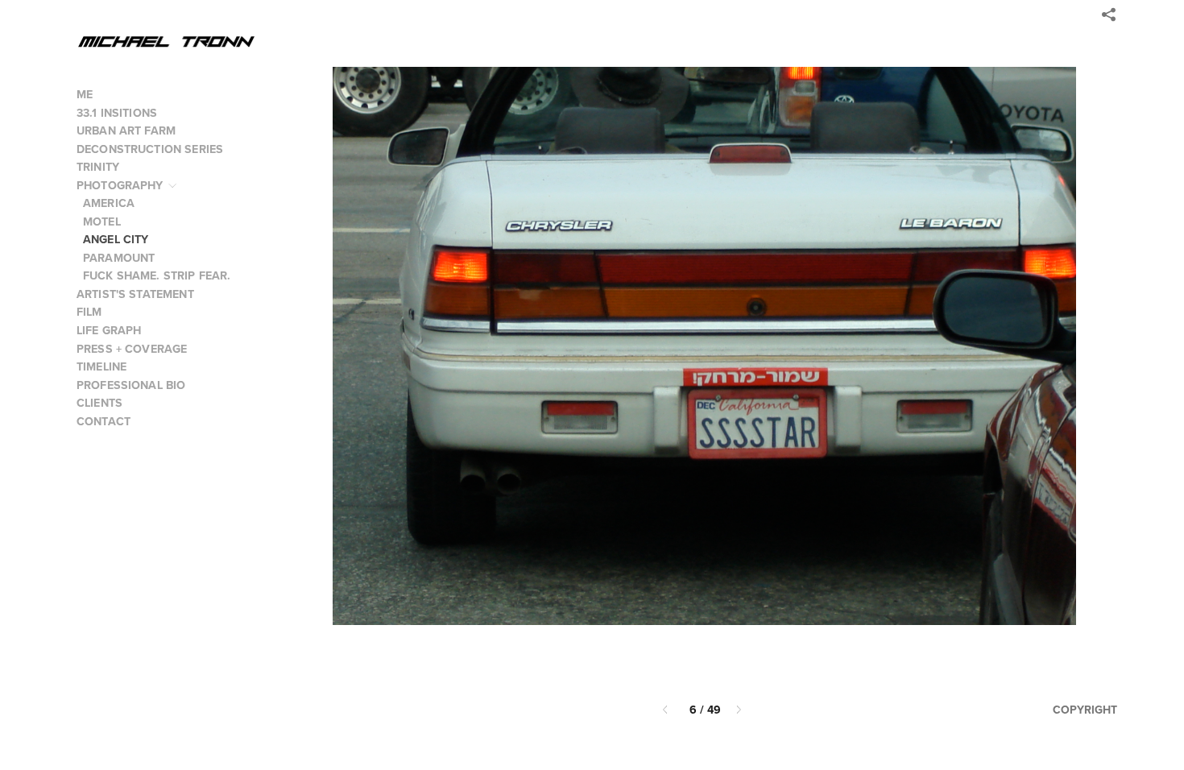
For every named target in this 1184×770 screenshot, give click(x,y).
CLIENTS (99, 403)
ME (85, 94)
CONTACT (103, 421)
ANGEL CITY (116, 239)
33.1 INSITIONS (117, 113)
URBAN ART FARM (126, 130)
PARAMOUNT (119, 258)
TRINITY (98, 167)
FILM (91, 312)
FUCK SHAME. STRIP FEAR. (156, 275)
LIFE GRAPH (109, 330)
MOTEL (102, 221)
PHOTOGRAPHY (122, 185)
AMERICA (109, 203)
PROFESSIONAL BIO (131, 385)
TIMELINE (101, 366)
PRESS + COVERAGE (132, 349)
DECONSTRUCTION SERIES (151, 149)
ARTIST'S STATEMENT (135, 294)
